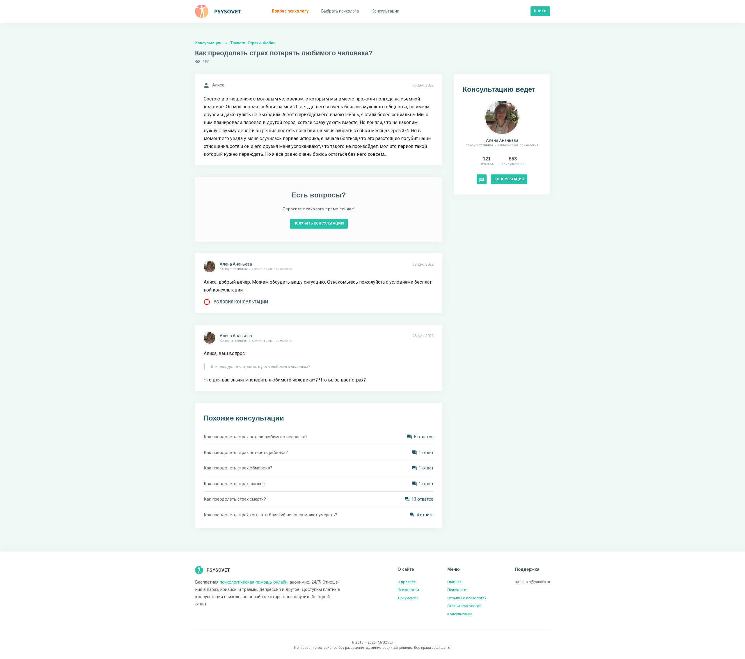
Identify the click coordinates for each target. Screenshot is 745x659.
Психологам (408, 590)
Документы (408, 598)
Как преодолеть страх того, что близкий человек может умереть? (270, 514)
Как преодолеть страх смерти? (235, 499)
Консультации (208, 43)
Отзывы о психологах (466, 598)
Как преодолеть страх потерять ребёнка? (246, 452)
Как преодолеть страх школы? (235, 483)
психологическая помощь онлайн (254, 582)
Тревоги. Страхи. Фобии (253, 43)
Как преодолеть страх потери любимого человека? (256, 436)
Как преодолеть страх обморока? (238, 468)
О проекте (407, 582)
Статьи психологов (464, 606)
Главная (454, 582)
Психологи (456, 590)
